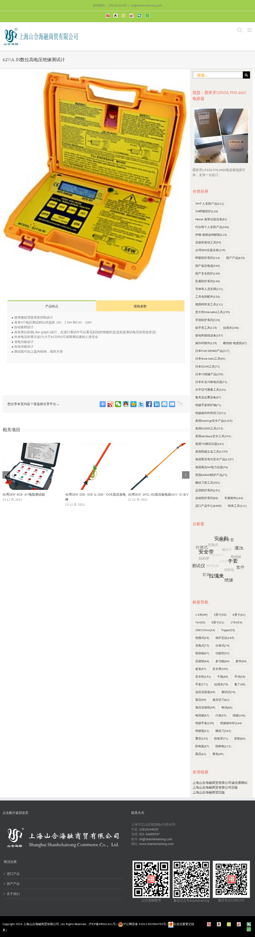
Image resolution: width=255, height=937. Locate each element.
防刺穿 (221, 738)
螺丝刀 (223, 731)
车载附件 (233, 498)
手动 (239, 676)
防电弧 (202, 746)
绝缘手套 (204, 723)
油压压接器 (205, 692)
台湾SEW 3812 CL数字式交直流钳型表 (155, 494)
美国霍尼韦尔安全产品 (214, 459)
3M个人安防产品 (209, 203)
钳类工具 (237, 506)
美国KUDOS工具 (209, 428)
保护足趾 (224, 638)
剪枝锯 (202, 653)
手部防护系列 (207, 320)
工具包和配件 (207, 296)
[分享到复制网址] (180, 404)
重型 (201, 738)
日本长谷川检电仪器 (211, 382)
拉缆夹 (231, 327)
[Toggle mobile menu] (250, 30)
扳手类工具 (206, 327)
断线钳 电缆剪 (235, 343)
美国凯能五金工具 (211, 451)
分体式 (222, 645)
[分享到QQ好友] (126, 404)
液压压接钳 (205, 707)
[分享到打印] (164, 404)
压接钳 (202, 661)
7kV (200, 622)
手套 (201, 684)
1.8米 (201, 614)
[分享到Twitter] (141, 404)
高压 (200, 754)
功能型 (222, 653)
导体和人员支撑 (209, 289)
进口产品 (13, 874)
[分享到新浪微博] (110, 404)
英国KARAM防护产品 (211, 475)
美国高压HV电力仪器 (211, 467)
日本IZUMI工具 (207, 366)
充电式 (202, 645)
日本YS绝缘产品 (209, 374)
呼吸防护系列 (207, 258)
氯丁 (239, 684)
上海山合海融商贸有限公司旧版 (215, 787)
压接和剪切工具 (208, 242)
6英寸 (239, 614)
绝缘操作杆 (231, 723)
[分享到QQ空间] (133, 404)
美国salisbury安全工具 (213, 436)
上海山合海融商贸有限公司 (41, 924)
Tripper (228, 630)
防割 (239, 738)
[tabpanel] (96, 337)
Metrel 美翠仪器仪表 (211, 219)
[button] (6, 475)
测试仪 (228, 692)
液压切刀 (220, 700)
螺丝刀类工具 (207, 482)
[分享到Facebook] (149, 404)
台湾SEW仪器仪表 (210, 250)
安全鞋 (203, 676)
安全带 (220, 669)
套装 (200, 669)
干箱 (222, 676)
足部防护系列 (207, 490)
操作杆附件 (206, 343)
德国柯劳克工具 (209, 304)
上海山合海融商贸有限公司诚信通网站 (220, 783)
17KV (236, 622)
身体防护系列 (206, 498)
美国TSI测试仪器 (209, 444)
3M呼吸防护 (206, 211)
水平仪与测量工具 (210, 389)
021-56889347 (149, 834)
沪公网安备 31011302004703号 (144, 924)
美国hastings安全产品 (213, 420)
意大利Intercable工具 (212, 312)
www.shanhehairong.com (156, 844)
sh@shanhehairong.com (146, 5)
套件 (241, 661)
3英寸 (220, 614)
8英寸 (217, 622)
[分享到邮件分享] (172, 404)
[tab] (52, 306)
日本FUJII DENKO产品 (212, 351)
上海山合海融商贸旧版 (208, 792)
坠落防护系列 (207, 281)
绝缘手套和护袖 (208, 405)
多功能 (222, 661)
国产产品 (235, 258)
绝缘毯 (202, 731)
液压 (200, 700)
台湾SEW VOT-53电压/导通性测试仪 (92, 494)
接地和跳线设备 (209, 335)
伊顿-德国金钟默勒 (211, 234)
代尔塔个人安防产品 (212, 227)
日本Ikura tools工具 (210, 358)
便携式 (202, 638)
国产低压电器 (207, 266)
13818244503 (148, 829)
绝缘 (239, 715)
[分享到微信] (118, 404)
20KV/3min (205, 630)
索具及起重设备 (208, 397)
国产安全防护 (207, 273)
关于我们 (13, 894)
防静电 (223, 746)
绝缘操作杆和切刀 (210, 413)
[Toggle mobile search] (239, 30)
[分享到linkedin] (157, 404)
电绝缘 (202, 715)
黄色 (217, 754)
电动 (226, 707)
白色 (220, 715)
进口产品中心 (208, 506)
